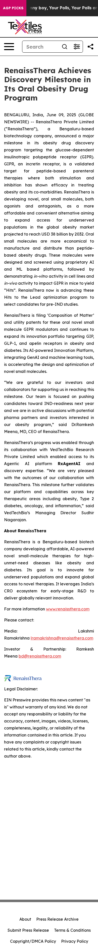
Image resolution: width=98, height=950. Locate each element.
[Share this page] (90, 47)
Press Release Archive (57, 919)
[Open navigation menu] (9, 47)
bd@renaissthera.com (40, 656)
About (25, 919)
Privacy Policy (74, 941)
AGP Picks (13, 8)
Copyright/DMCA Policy (33, 941)
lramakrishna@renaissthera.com (62, 638)
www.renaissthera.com (67, 608)
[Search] (65, 46)
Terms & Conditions (72, 930)
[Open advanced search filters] (77, 46)
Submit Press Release (28, 930)
